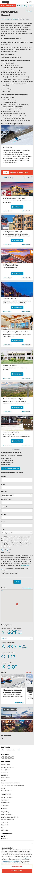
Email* (3, 484)
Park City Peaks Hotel (11, 432)
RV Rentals (4, 830)
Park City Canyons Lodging (13, 399)
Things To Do (6, 794)
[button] (8, 5)
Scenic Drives (5, 805)
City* (2, 522)
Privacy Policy (25, 565)
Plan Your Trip (5, 802)
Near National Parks (7, 814)
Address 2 (4, 514)
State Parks (4, 772)
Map (25, 6)
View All (29, 673)
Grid (4, 178)
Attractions (4, 800)
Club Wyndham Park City (12, 232)
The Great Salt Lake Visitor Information (12, 785)
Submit (17, 582)
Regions (3, 780)
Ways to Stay (5, 812)
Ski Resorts (15, 19)
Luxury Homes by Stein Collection (15, 332)
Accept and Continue (17, 870)
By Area (3, 827)
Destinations (8, 19)
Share (30, 11)
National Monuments (7, 767)
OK (32, 843)
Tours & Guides (6, 833)
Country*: (4, 491)
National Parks (5, 764)
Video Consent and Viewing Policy (11, 861)
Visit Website (17, 207)
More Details (26, 211)
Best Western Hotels (10, 265)
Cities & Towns (5, 770)
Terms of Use (18, 858)
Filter (5, 172)
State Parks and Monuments (9, 817)
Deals (3, 836)
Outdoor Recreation (7, 797)
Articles (31, 6)
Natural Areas (5, 778)
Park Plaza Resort (9, 298)
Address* (4, 507)
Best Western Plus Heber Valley (14, 198)
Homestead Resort (10, 365)
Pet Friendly (4, 825)
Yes (5, 549)
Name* (3, 476)
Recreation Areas (6, 791)
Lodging (20, 6)
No (10, 549)
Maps (3, 788)
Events (3, 838)
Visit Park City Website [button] (11, 468)
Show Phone (7, 211)
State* (3, 529)
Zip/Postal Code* (6, 499)
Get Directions (26, 588)
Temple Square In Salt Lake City (10, 783)
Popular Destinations (7, 819)
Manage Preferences (17, 866)
